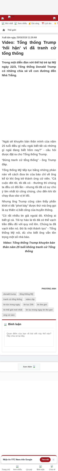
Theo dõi (45, 460)
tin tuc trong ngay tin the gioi (39, 310)
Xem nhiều (22, 23)
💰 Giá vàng (33, 23)
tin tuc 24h (28, 304)
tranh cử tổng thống (12, 299)
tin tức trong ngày (11, 304)
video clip (30, 299)
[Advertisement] (29, 106)
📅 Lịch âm (46, 23)
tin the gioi (42, 304)
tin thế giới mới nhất (12, 310)
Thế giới (12, 30)
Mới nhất (9, 23)
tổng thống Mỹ (26, 294)
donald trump (9, 294)
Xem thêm (28, 367)
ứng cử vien (9, 315)
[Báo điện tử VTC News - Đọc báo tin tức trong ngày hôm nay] (18, 18)
